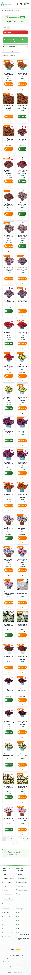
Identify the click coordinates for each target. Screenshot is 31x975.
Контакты (6, 920)
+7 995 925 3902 (7, 913)
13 (27, 839)
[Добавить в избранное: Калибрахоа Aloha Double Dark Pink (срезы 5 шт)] (12, 451)
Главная (6, 10)
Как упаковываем (22, 878)
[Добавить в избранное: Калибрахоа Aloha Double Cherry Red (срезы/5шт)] (12, 354)
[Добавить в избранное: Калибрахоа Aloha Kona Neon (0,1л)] (12, 678)
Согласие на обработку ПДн (23, 938)
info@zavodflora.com (9, 916)
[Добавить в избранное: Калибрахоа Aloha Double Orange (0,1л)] (12, 483)
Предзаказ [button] (10, 84)
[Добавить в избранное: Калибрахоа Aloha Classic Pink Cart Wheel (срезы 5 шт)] (25, 159)
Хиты (5, 886)
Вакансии (20, 920)
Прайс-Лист (20, 894)
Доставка (20, 874)
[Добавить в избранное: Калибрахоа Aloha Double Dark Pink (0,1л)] (12, 418)
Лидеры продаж (7, 882)
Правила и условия (22, 882)
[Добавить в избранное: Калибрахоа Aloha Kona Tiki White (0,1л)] (12, 743)
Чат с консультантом (9, 928)
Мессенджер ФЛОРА (8, 932)
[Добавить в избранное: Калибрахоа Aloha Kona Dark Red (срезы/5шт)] (25, 645)
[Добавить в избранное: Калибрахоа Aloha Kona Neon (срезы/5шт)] (25, 710)
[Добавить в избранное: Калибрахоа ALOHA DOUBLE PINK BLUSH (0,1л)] (25, 516)
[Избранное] (21, 4)
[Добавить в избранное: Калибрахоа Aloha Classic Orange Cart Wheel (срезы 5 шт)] (25, 94)
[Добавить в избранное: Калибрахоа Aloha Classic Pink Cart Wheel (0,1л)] (25, 127)
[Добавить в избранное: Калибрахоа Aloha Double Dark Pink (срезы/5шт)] (25, 451)
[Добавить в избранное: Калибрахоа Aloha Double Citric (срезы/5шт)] (25, 386)
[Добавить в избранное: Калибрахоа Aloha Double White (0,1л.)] (25, 581)
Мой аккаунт (7, 936)
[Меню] (28, 4)
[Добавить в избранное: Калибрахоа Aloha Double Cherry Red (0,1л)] (12, 321)
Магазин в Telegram (16, 967)
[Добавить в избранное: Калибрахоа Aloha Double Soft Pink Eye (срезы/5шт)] (12, 581)
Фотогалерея (21, 928)
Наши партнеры (21, 916)
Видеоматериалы (22, 924)
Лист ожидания (7, 904)
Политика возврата (22, 886)
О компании (21, 913)
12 (23, 839)
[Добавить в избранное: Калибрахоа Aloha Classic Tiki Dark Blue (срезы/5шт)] (25, 289)
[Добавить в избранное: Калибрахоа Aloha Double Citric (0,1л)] (25, 354)
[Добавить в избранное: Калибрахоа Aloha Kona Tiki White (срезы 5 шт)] (12, 775)
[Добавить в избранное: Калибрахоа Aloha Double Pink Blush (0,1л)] (12, 516)
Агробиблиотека (8, 894)
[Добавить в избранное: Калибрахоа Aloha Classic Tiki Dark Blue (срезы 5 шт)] (12, 289)
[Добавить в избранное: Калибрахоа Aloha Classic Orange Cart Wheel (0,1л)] (12, 94)
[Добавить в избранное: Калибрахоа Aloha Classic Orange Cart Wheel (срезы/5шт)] (12, 127)
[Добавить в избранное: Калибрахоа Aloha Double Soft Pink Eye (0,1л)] (25, 548)
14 (13, 842)
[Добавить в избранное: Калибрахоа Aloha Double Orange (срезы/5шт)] (25, 483)
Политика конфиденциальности (23, 933)
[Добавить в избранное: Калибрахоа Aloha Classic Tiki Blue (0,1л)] (25, 192)
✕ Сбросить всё (7, 32)
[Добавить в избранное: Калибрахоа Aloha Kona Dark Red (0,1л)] (12, 645)
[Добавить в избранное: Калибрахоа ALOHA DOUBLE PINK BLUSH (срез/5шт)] (12, 548)
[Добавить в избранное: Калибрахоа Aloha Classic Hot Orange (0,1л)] (12, 62)
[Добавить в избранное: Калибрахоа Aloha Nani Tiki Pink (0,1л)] (12, 807)
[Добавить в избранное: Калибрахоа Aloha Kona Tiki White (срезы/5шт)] (25, 775)
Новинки (6, 890)
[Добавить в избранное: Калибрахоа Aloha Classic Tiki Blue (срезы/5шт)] (25, 224)
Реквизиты (6, 924)
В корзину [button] (23, 116)
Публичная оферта (22, 890)
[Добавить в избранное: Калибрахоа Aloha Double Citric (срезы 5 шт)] (12, 386)
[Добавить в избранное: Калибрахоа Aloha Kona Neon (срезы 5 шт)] (12, 710)
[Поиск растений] (17, 4)
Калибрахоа (7, 27)
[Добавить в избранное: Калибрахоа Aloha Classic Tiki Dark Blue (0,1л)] (25, 256)
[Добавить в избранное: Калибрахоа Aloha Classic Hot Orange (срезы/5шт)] (25, 62)
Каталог (6, 874)
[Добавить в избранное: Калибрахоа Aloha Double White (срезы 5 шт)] (12, 613)
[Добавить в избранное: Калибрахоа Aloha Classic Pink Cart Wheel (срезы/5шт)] (12, 192)
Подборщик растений (9, 878)
